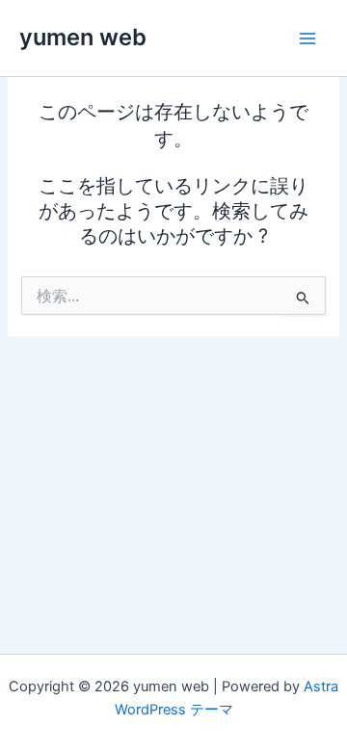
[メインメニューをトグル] (307, 38)
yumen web (83, 37)
